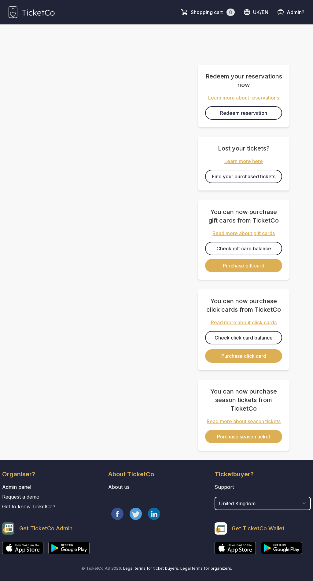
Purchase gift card (243, 266)
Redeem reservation (243, 113)
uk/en (260, 12)
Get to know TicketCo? (28, 506)
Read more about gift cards (243, 233)
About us (119, 487)
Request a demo (20, 497)
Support (224, 487)
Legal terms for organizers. (206, 568)
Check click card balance (244, 338)
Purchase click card (243, 356)
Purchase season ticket (243, 437)
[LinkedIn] (154, 514)
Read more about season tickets (244, 421)
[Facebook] (117, 514)
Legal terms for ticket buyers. (151, 568)
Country (226, 494)
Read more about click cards (244, 322)
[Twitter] (136, 514)
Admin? (295, 12)
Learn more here (243, 161)
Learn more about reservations (243, 98)
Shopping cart (211, 12)
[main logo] (32, 12)
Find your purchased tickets (243, 176)
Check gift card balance (243, 248)
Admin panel (16, 487)
